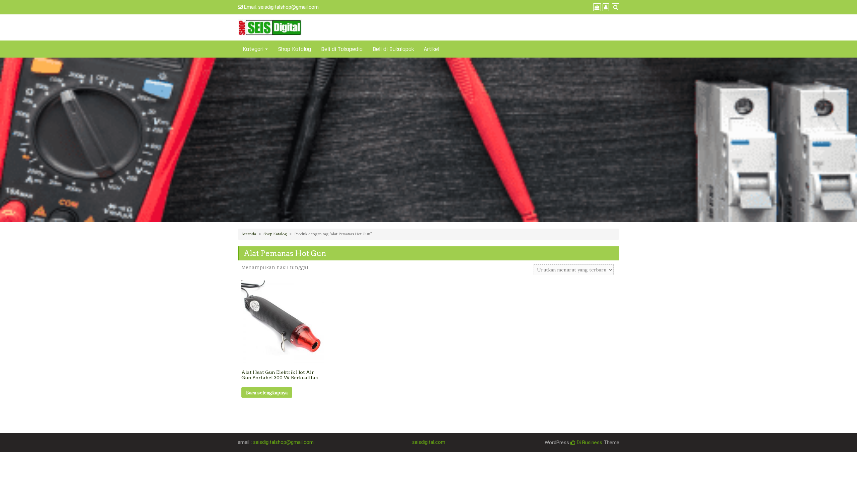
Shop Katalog (294, 49)
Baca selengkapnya (267, 393)
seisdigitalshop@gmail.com (288, 7)
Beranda (248, 234)
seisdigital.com (428, 442)
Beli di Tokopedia (342, 49)
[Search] (614, 7)
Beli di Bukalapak (393, 49)
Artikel (431, 49)
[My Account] (605, 7)
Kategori (253, 49)
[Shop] (596, 7)
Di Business (588, 442)
